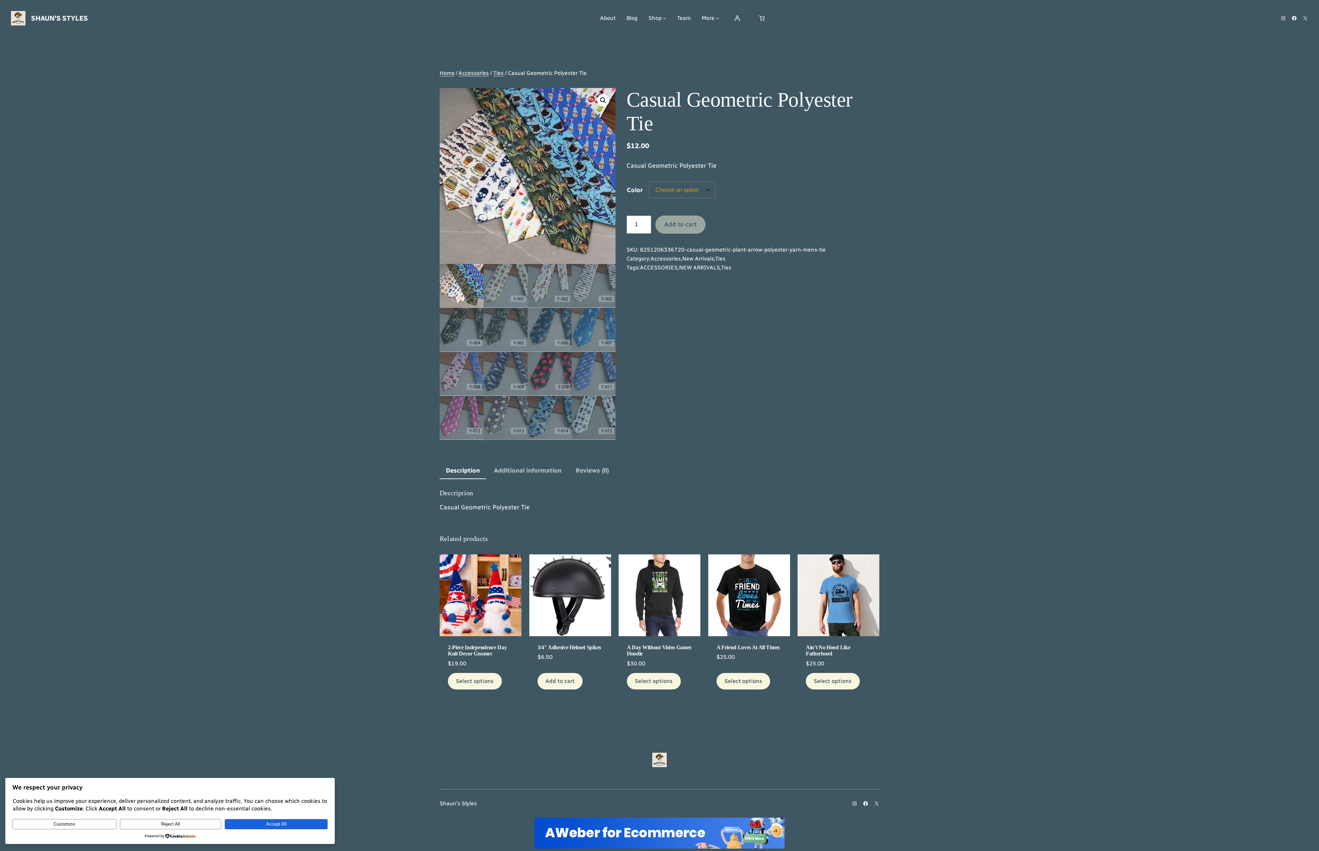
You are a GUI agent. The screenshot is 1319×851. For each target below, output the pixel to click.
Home (447, 73)
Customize (64, 824)
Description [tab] (463, 470)
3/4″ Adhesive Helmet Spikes (569, 647)
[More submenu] (717, 18)
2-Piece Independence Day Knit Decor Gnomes (477, 650)
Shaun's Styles (59, 18)
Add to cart (680, 224)
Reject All (170, 824)
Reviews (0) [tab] (592, 470)
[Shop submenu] (664, 18)
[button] (603, 100)
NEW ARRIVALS (699, 267)
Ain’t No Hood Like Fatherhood (828, 650)
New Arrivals (698, 258)
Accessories (474, 73)
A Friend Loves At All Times (748, 647)
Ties (498, 73)
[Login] (737, 18)
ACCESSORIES (659, 267)
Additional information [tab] (528, 470)
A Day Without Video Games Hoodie (659, 650)
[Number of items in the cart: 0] (762, 18)
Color (635, 190)
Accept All (276, 824)
